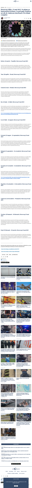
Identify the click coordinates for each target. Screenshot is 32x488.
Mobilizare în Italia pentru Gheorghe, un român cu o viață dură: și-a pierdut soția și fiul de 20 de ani (8, 438)
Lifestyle (18, 471)
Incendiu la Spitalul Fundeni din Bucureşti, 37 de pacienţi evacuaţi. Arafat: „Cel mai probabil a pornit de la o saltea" (8, 321)
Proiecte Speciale (21, 473)
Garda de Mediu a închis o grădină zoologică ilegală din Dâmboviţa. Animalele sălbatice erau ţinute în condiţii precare (7, 395)
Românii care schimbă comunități (13, 473)
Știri (5, 7)
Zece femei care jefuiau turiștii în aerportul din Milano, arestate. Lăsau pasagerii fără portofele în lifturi (23, 409)
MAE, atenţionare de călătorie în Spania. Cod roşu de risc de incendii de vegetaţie (8, 306)
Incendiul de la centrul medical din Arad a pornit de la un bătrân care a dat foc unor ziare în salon (8, 292)
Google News (4, 259)
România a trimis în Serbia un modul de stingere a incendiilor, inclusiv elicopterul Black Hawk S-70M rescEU (23, 306)
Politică (7, 471)
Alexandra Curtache (7, 17)
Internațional (11, 471)
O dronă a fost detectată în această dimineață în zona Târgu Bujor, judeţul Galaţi (23, 292)
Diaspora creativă (23, 471)
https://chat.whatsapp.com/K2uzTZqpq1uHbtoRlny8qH (10, 251)
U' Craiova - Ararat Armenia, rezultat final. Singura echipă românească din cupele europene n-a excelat (7, 364)
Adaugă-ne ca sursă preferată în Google (9, 40)
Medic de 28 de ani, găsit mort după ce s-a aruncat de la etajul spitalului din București (8, 409)
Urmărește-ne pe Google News (22, 40)
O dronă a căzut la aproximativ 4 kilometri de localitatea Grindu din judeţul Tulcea (22, 394)
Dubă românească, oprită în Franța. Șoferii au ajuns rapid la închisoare (7, 423)
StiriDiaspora (2, 7)
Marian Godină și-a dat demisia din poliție (22, 379)
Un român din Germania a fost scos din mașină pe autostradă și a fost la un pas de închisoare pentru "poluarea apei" (8, 350)
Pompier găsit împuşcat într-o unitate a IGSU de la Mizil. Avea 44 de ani (23, 350)
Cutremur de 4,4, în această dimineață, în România (8, 278)
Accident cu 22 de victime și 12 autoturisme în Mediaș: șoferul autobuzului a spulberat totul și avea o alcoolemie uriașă (23, 365)
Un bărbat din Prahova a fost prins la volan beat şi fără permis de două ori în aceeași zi (23, 278)
